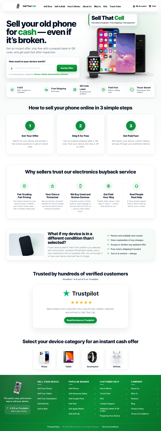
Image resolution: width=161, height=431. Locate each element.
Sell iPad (72, 404)
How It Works (74, 6)
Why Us (97, 6)
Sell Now (48, 6)
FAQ (105, 6)
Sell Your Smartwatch (47, 399)
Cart (154, 6)
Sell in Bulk (60, 6)
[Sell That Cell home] (17, 387)
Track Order (115, 6)
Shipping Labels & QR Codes (109, 409)
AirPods (64, 74)
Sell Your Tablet (44, 393)
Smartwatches (54, 74)
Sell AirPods (43, 404)
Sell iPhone (74, 388)
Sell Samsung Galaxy (78, 393)
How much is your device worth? (27, 61)
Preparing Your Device (110, 416)
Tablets (44, 74)
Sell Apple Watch (76, 409)
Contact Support (107, 404)
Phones (37, 74)
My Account (141, 6)
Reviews (134, 399)
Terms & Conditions (140, 414)
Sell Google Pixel (76, 399)
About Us (87, 6)
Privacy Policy (137, 409)
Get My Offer (67, 68)
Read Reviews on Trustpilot (80, 320)
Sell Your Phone (44, 388)
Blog (133, 404)
